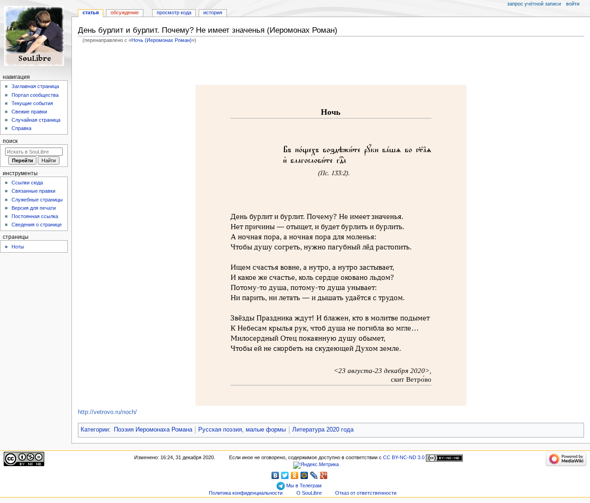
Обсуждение (125, 12)
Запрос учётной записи (534, 3)
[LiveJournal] (314, 475)
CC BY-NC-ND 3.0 (404, 457)
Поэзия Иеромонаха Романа (153, 429)
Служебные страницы (37, 199)
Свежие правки (29, 111)
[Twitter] (285, 475)
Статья (91, 12)
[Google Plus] (324, 475)
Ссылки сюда (27, 182)
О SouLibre (309, 493)
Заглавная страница (35, 86)
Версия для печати (34, 208)
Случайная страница (36, 120)
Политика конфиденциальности (246, 493)
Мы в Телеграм (303, 485)
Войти (572, 3)
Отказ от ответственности (365, 493)
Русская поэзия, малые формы (242, 429)
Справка (21, 128)
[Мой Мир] (304, 475)
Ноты (18, 246)
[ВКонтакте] (275, 475)
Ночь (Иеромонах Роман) (161, 40)
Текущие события (32, 103)
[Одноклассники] (295, 475)
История (212, 12)
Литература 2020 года (323, 429)
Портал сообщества (35, 95)
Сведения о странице (37, 224)
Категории (95, 429)
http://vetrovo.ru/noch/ (107, 412)
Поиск (10, 141)
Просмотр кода (174, 12)
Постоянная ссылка (35, 216)
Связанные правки (33, 191)
